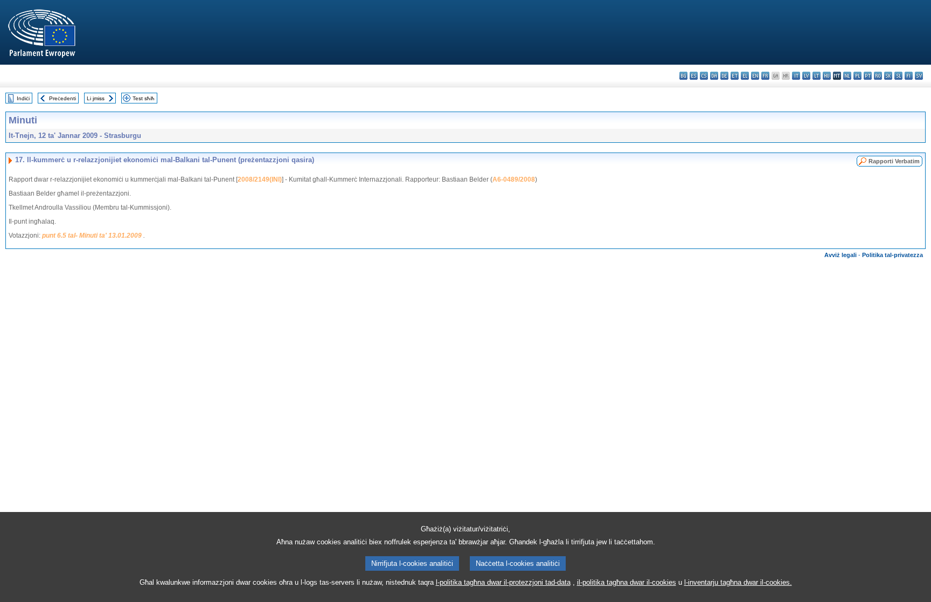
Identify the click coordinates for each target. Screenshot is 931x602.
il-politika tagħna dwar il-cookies (626, 582)
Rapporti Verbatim (894, 161)
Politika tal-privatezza (892, 255)
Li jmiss (96, 98)
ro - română (878, 76)
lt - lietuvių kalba (816, 76)
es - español (694, 76)
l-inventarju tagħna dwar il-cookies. (738, 582)
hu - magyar (827, 76)
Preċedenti (62, 98)
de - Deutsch (724, 76)
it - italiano (796, 76)
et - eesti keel (735, 76)
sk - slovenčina (888, 76)
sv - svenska (919, 76)
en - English (755, 76)
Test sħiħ (144, 98)
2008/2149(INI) (260, 179)
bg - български (683, 76)
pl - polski (857, 76)
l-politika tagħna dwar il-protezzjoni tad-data (503, 582)
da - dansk (714, 76)
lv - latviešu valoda (806, 76)
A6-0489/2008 (513, 179)
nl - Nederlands (847, 76)
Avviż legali (840, 255)
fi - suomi (909, 76)
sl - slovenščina (898, 76)
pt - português (868, 76)
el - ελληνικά (745, 76)
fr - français (765, 76)
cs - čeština (704, 76)
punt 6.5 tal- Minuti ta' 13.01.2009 (92, 235)
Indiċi (23, 98)
